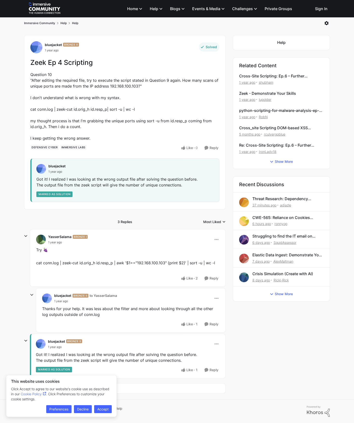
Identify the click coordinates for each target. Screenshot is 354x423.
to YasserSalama (103, 295)
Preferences (58, 409)
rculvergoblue (274, 134)
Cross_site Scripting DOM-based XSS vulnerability (273, 127)
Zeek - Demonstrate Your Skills (267, 93)
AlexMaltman (283, 261)
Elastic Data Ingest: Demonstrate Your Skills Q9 (287, 255)
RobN (263, 117)
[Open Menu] (326, 23)
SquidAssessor (285, 242)
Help (63, 23)
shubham (266, 82)
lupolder (265, 99)
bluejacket (53, 45)
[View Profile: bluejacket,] (41, 169)
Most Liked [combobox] (214, 222)
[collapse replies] (26, 236)
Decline (83, 409)
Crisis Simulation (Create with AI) (282, 273)
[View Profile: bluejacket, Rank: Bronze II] (36, 47)
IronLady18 (267, 152)
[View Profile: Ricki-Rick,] (244, 277)
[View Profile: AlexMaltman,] (244, 258)
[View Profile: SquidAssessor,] (244, 240)
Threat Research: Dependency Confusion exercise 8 (280, 198)
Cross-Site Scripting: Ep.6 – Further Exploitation (271, 76)
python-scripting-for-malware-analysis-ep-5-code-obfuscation (281, 110)
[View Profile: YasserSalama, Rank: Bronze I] (41, 239)
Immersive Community (39, 23)
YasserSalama (60, 237)
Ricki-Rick (281, 280)
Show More (284, 161)
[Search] (307, 9)
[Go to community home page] (44, 8)
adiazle (285, 205)
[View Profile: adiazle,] (244, 202)
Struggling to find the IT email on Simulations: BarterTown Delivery (282, 236)
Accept (103, 409)
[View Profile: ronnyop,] (244, 221)
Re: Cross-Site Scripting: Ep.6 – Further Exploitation (275, 145)
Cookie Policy (31, 394)
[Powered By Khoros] (318, 411)
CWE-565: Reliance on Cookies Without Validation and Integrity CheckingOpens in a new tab (281, 217)
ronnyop (281, 224)
